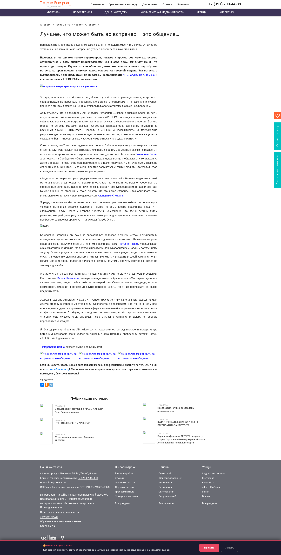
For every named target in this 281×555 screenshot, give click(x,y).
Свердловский (167, 496)
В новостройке (124, 473)
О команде (97, 4)
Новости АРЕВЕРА (85, 24)
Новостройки (82, 12)
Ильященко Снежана (110, 195)
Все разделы (122, 503)
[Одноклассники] (47, 385)
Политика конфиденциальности (59, 512)
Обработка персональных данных (60, 521)
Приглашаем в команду (122, 4)
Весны (206, 496)
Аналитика (226, 12)
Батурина (208, 482)
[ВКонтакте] (42, 385)
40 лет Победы (211, 487)
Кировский (165, 482)
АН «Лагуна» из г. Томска (139, 74)
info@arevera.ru (57, 482)
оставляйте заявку (57, 369)
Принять (209, 547)
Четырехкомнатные (127, 496)
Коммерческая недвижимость (162, 12)
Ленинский (165, 487)
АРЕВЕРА (46, 24)
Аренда (201, 12)
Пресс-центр (62, 24)
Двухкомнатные (125, 487)
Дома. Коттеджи (116, 12)
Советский (165, 473)
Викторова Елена (146, 154)
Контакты (183, 4)
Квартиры (53, 12)
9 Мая (205, 491)
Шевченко (208, 477)
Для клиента (150, 4)
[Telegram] (51, 385)
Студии (119, 477)
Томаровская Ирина (52, 346)
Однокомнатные (125, 482)
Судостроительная (213, 473)
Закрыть (229, 547)
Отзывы (167, 4)
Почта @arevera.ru (51, 507)
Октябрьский (166, 491)
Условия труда (49, 516)
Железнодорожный (170, 477)
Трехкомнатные (124, 491)
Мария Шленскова (68, 278)
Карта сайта (47, 525)
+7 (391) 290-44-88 (88, 477)
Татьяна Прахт (129, 243)
